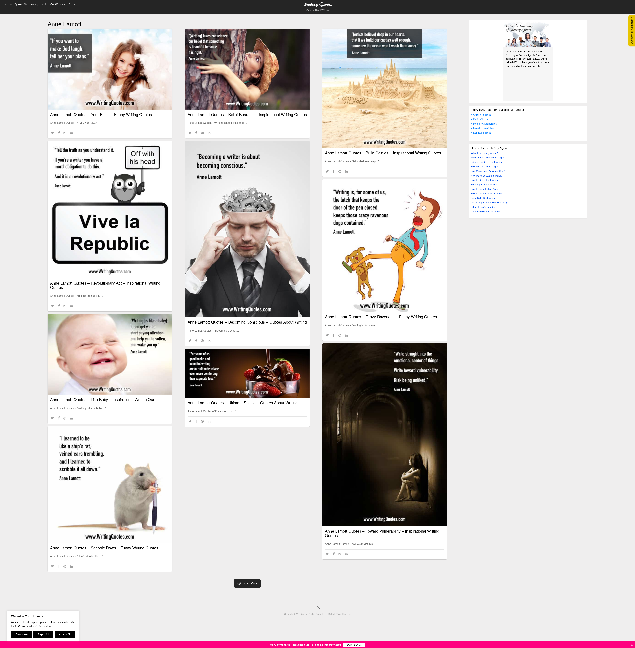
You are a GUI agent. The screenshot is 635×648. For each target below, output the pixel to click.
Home (8, 4)
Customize (22, 634)
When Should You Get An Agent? (488, 157)
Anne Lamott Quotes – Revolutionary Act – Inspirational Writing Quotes (105, 285)
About (72, 4)
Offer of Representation (483, 207)
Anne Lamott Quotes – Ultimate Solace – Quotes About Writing (242, 402)
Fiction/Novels (480, 119)
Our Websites (57, 4)
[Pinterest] (66, 133)
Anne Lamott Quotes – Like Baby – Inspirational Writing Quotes (105, 399)
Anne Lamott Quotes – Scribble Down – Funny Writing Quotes (104, 547)
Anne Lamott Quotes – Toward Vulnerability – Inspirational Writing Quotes (382, 533)
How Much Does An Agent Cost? (488, 171)
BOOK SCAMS (354, 644)
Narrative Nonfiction (483, 128)
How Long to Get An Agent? (485, 166)
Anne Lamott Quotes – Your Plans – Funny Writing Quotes (101, 114)
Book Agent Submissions (484, 184)
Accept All (64, 634)
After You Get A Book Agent (486, 211)
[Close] (76, 613)
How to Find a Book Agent (484, 180)
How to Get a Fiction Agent (485, 189)
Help (44, 4)
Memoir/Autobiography (485, 123)
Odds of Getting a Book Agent (486, 162)
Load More (250, 583)
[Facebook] (59, 133)
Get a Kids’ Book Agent (483, 198)
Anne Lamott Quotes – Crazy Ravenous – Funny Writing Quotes (381, 316)
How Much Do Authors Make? (486, 175)
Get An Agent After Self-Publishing (489, 202)
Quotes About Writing (26, 4)
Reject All (43, 634)
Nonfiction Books (482, 132)
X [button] (632, 645)
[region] (43, 626)
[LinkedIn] (72, 133)
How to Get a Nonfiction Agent (487, 193)
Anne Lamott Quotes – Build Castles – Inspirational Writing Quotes (383, 153)
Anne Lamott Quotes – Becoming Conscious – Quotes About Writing (247, 322)
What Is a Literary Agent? (484, 153)
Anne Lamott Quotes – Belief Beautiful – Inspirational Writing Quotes (247, 114)
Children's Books (482, 114)
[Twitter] (53, 133)
